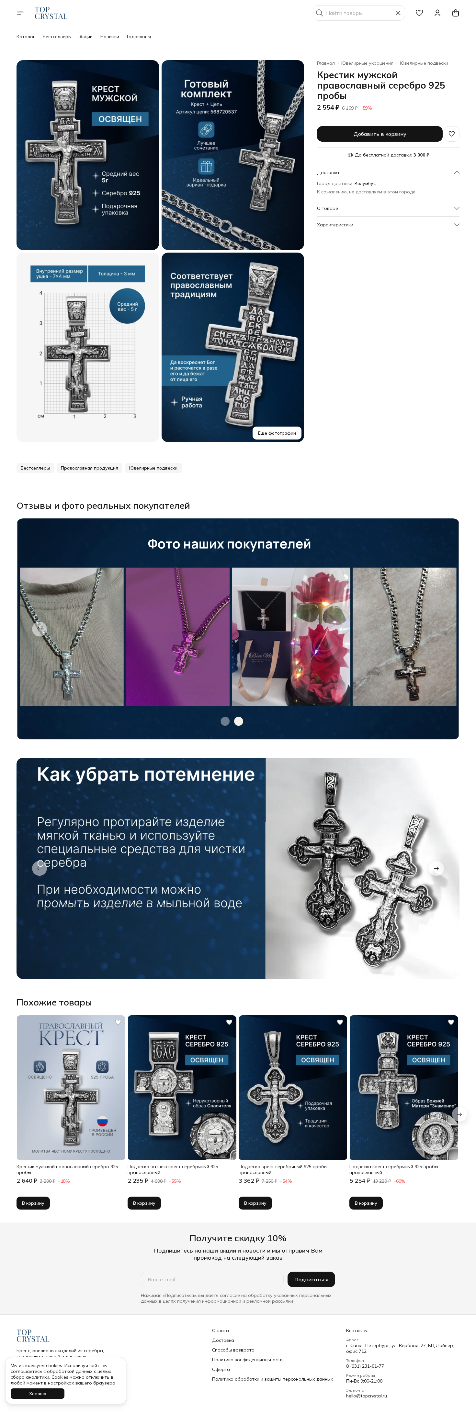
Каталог (26, 36)
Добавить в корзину (380, 134)
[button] (419, 13)
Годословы (139, 36)
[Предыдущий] (39, 629)
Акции (86, 36)
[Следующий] (459, 1114)
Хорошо (37, 1393)
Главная (326, 63)
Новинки (109, 36)
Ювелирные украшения (367, 63)
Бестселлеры (57, 36)
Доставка (223, 1340)
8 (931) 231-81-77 (365, 1366)
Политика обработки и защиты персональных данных (272, 1379)
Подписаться (311, 1279)
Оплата (220, 1330)
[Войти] (437, 13)
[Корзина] (455, 13)
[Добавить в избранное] (451, 134)
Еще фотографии (277, 433)
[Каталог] (20, 13)
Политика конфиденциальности (247, 1360)
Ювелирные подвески (424, 63)
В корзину (33, 1203)
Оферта (221, 1369)
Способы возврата (233, 1350)
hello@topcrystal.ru (366, 1396)
